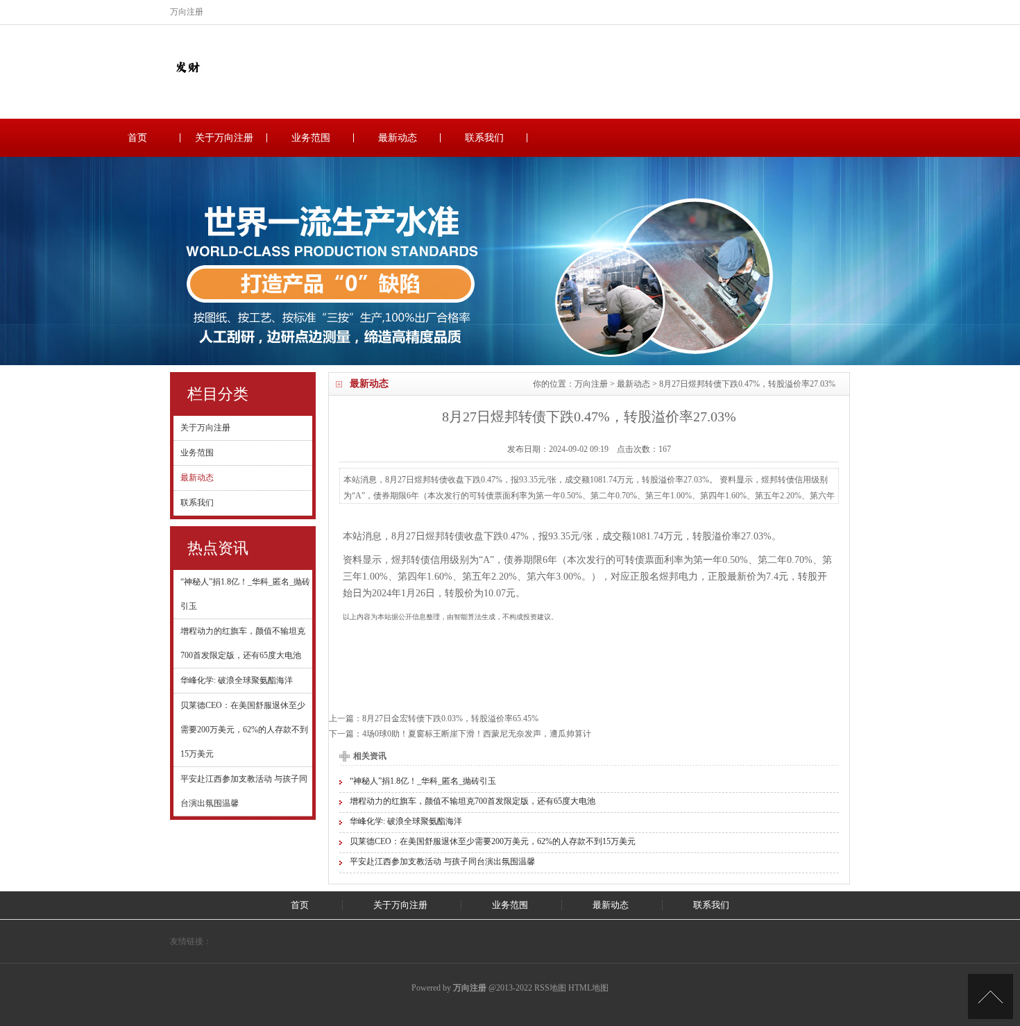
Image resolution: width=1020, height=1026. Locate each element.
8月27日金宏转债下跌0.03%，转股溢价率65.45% (450, 718)
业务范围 (310, 138)
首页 (137, 138)
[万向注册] (187, 81)
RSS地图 (550, 988)
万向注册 (591, 384)
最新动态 (397, 138)
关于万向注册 (224, 138)
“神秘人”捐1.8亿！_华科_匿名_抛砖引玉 (423, 781)
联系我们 (484, 138)
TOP (990, 996)
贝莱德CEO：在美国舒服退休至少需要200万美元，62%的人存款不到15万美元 (244, 729)
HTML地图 (588, 988)
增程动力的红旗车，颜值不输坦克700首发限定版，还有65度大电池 (472, 801)
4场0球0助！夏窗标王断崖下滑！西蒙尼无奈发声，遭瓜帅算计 (476, 734)
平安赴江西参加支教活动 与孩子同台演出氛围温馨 (442, 861)
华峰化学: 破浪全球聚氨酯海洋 (236, 680)
